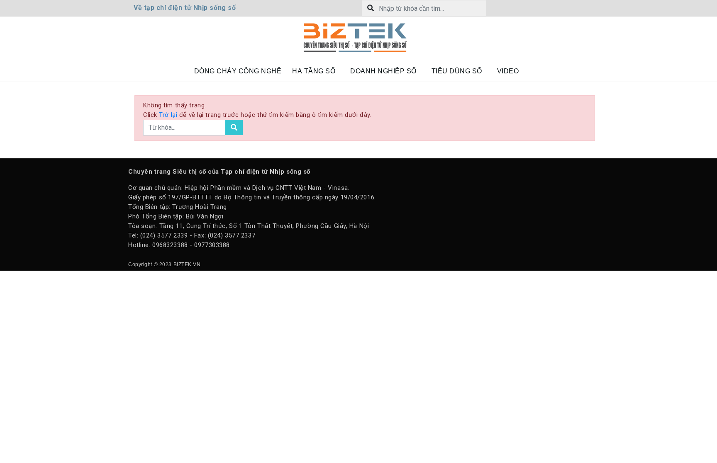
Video (508, 71)
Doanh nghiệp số (383, 71)
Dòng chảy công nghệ (238, 71)
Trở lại (169, 115)
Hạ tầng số (313, 71)
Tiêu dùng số (457, 71)
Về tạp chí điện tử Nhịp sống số (185, 8)
